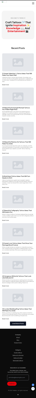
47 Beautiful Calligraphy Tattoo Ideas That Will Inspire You (17, 211)
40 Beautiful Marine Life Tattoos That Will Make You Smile (16, 143)
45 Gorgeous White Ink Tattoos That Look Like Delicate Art (16, 277)
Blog (18, 340)
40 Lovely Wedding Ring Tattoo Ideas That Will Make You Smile (17, 310)
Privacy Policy (18, 343)
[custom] (18, 394)
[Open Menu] (33, 3)
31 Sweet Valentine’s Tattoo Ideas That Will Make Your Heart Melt (17, 74)
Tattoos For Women (18, 355)
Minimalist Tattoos (18, 360)
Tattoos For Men (17, 358)
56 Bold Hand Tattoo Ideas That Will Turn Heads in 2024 (16, 177)
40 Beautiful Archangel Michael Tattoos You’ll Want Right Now (16, 108)
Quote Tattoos (18, 352)
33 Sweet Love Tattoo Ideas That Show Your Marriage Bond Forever (17, 244)
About (18, 337)
